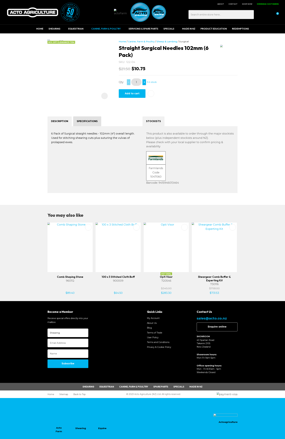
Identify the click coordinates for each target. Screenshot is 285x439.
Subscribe (68, 363)
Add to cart (132, 93)
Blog (149, 327)
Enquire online (217, 326)
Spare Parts (160, 386)
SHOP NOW (247, 4)
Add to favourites (88, 227)
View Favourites (268, 14)
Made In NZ (188, 28)
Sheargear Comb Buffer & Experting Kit (214, 278)
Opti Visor (166, 277)
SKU (121, 62)
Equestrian (75, 28)
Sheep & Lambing (167, 41)
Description (59, 121)
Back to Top (79, 394)
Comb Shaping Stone (70, 277)
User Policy (153, 337)
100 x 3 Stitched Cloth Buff (118, 277)
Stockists (153, 121)
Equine (102, 428)
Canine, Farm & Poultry (106, 28)
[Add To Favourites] (151, 93)
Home (39, 28)
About (220, 4)
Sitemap (63, 394)
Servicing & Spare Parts (143, 28)
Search (250, 14)
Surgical (184, 41)
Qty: (121, 82)
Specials (168, 28)
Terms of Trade (154, 332)
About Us (152, 323)
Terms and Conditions (158, 342)
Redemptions (240, 28)
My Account (153, 318)
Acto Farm (59, 429)
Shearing (54, 28)
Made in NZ (195, 386)
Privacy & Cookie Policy (159, 347)
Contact (233, 4)
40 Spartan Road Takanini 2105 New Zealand (205, 343)
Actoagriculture (228, 422)
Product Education (214, 28)
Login (261, 14)
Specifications (87, 121)
